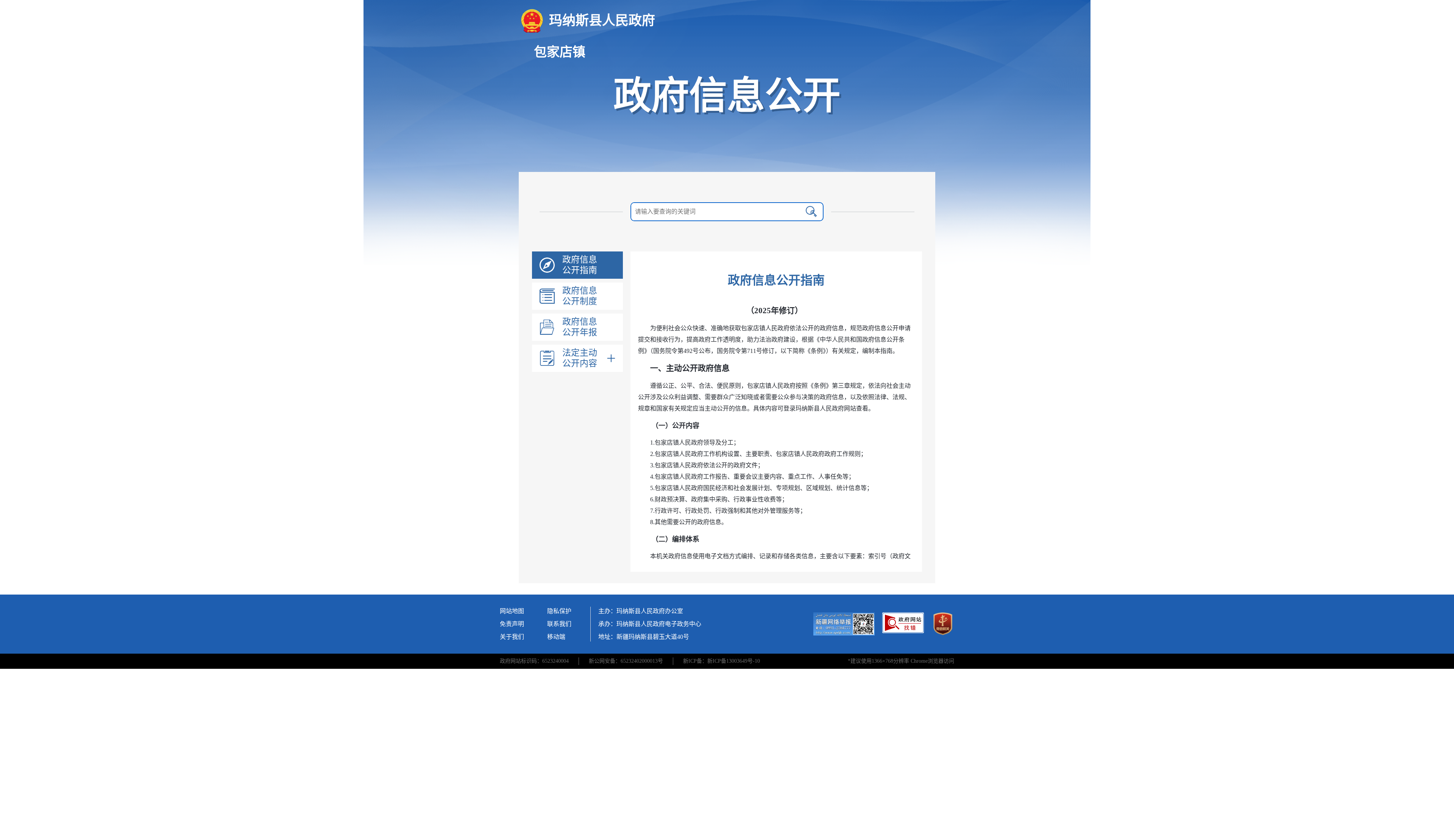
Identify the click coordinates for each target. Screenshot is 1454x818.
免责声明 (512, 624)
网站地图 (512, 611)
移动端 (556, 637)
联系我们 (559, 624)
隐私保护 (559, 611)
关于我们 (512, 637)
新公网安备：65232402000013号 (626, 661)
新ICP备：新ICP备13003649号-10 (721, 661)
